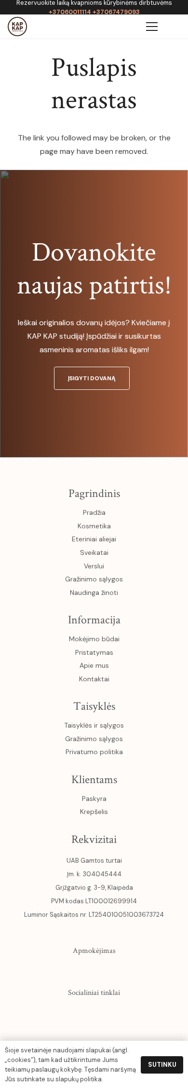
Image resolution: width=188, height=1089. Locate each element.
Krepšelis (94, 811)
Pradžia (94, 512)
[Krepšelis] (129, 26)
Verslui (94, 566)
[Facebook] (52, 1013)
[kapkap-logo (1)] (17, 26)
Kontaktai (94, 679)
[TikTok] (135, 1013)
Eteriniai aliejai (94, 539)
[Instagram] (73, 1013)
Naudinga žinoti (94, 592)
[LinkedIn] (114, 1013)
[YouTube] (94, 1013)
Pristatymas (94, 652)
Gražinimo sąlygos (94, 579)
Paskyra (94, 798)
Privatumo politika (94, 751)
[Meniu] (152, 26)
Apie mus (94, 665)
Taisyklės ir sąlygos (94, 725)
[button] (174, 26)
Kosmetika (94, 526)
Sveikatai (94, 552)
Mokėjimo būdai (94, 638)
